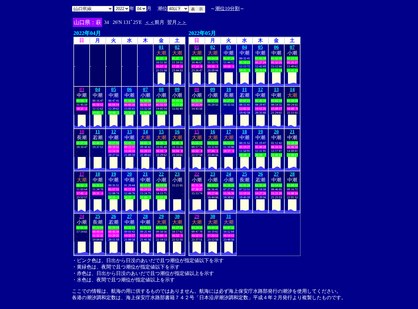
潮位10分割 (227, 8)
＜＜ (150, 22)
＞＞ (182, 22)
